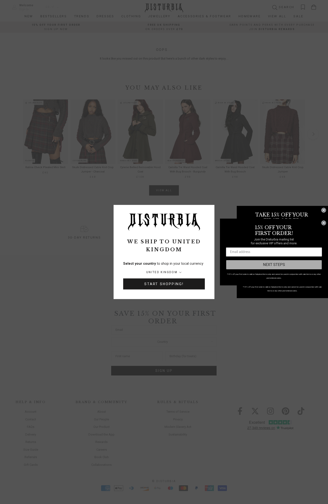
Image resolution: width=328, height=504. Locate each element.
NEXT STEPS (274, 264)
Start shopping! (164, 284)
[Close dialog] (323, 210)
